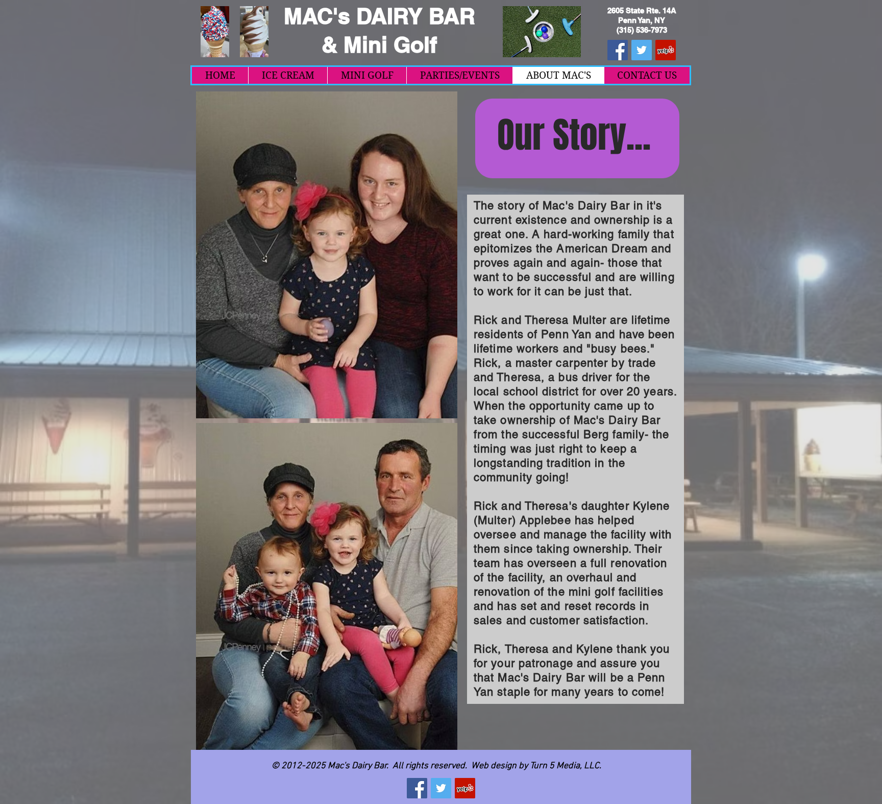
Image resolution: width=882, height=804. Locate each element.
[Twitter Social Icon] (641, 50)
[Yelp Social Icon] (665, 50)
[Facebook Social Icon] (617, 50)
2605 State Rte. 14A (641, 10)
